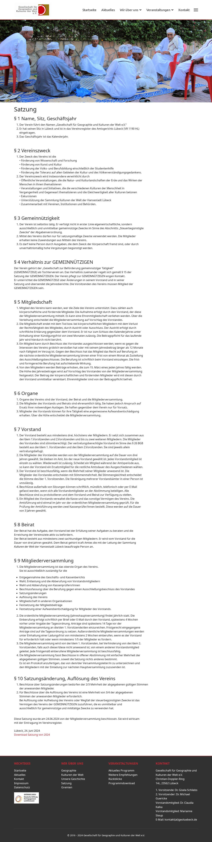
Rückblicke (115, 779)
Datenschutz (22, 787)
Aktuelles (108, 10)
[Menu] (196, 10)
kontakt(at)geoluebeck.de (181, 819)
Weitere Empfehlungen (122, 775)
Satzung (66, 783)
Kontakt (184, 10)
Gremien (66, 787)
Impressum (21, 783)
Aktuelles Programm (121, 770)
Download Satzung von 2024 (32, 734)
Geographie (68, 770)
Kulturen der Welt (72, 775)
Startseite (89, 10)
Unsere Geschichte (73, 779)
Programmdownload (121, 783)
